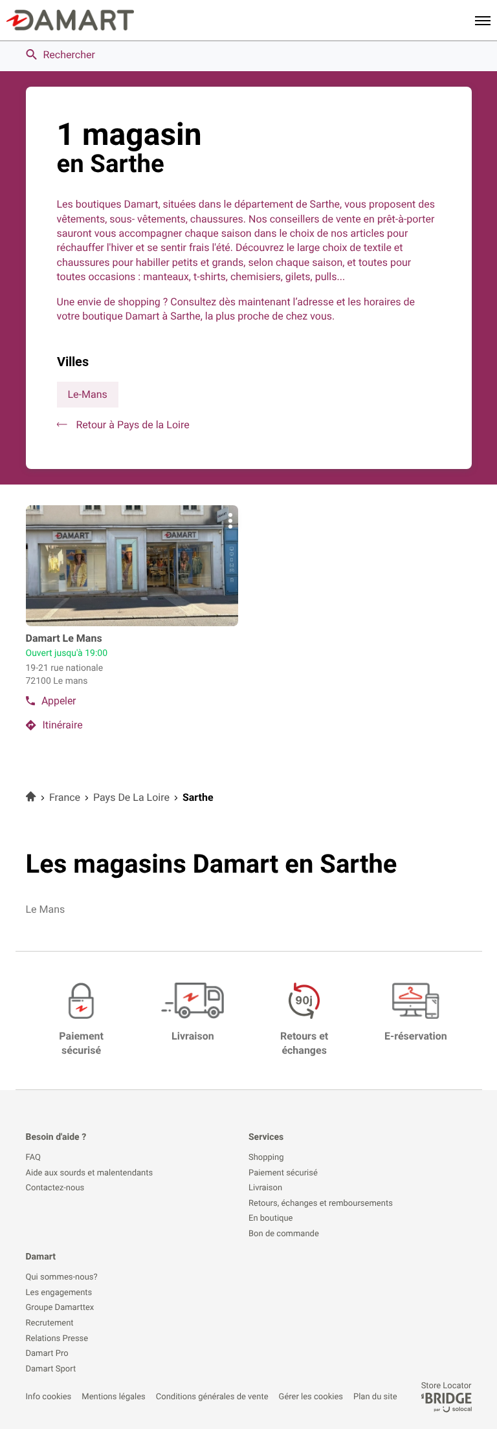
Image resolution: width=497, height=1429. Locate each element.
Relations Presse (57, 1339)
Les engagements (59, 1293)
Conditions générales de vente (212, 1397)
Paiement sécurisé (283, 1173)
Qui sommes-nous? (62, 1278)
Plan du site (375, 1397)
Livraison (265, 1188)
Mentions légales (113, 1397)
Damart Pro (47, 1354)
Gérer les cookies (311, 1397)
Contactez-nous (55, 1188)
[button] (483, 20)
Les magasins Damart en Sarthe (211, 864)
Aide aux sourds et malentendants (89, 1173)
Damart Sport (51, 1369)
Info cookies (49, 1397)
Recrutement (50, 1323)
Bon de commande (283, 1234)
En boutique (270, 1219)
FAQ (33, 1158)
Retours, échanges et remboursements (320, 1204)
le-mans (87, 394)
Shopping (266, 1158)
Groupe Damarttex (60, 1308)
